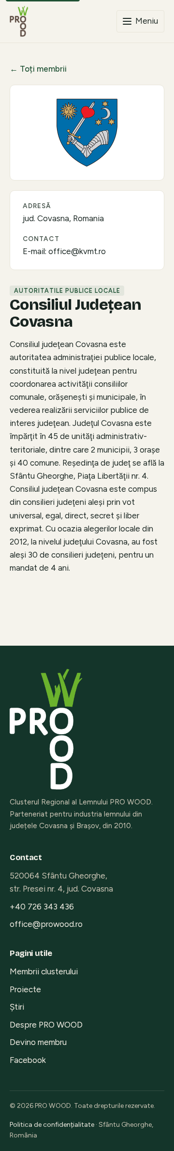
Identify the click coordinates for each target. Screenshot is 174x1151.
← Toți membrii (38, 69)
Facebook (28, 1060)
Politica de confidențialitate (52, 1125)
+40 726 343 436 (42, 906)
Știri (17, 1007)
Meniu (146, 21)
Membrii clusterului (44, 971)
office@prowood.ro (46, 924)
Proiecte (25, 989)
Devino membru (38, 1042)
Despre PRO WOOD (46, 1025)
